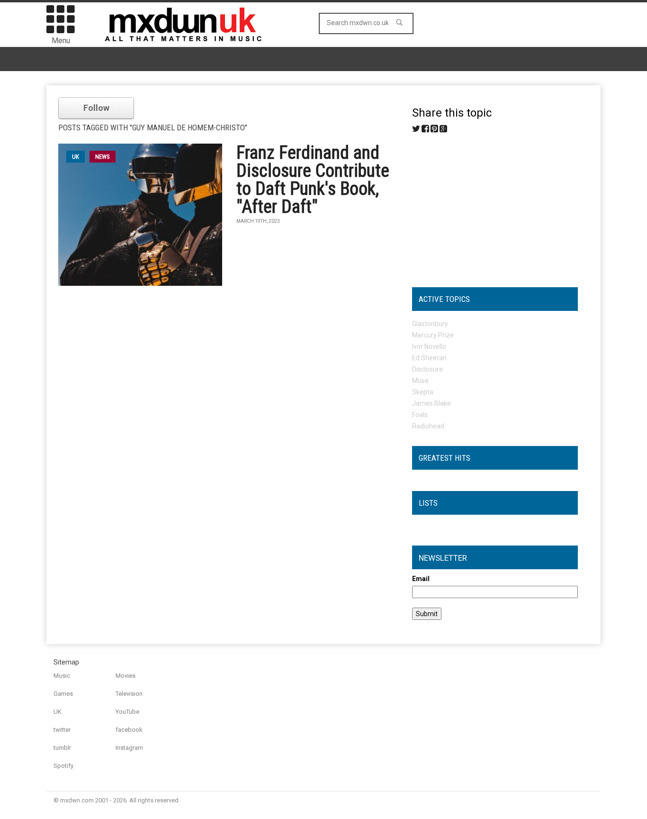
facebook (129, 729)
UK (58, 711)
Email (421, 578)
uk (75, 156)
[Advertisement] (495, 206)
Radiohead (428, 426)
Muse (420, 380)
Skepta (422, 392)
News (102, 156)
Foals (420, 415)
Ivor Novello (429, 346)
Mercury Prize (433, 335)
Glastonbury (430, 324)
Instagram (129, 747)
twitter (62, 729)
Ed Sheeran (429, 358)
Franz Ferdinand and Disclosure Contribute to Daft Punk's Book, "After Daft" (312, 179)
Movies (125, 675)
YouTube (127, 711)
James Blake (431, 403)
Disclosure (427, 369)
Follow (96, 108)
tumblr (62, 747)
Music (62, 675)
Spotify (63, 765)
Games (63, 693)
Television (129, 693)
